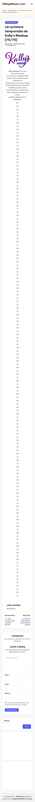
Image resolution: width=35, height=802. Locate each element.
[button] (11, 608)
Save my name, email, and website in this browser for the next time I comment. (17, 704)
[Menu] (32, 4)
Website (7, 693)
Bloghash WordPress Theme (22, 799)
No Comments (12, 45)
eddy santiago (14, 605)
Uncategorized (11, 22)
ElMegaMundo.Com (13, 4)
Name (7, 675)
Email (7, 684)
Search (6, 720)
